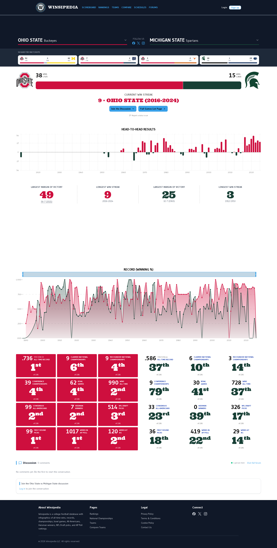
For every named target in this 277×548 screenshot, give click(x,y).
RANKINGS (103, 7)
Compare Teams (98, 527)
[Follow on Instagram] (143, 43)
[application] (138, 154)
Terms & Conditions (150, 518)
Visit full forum (254, 462)
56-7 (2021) (46, 201)
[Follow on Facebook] (133, 43)
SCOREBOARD (89, 7)
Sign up (235, 7)
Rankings (94, 513)
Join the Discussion (121, 108)
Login (224, 7)
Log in (22, 488)
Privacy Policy (147, 513)
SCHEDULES (140, 7)
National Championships (101, 518)
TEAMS (115, 7)
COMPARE (126, 7)
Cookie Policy (147, 522)
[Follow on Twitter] (138, 43)
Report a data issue (140, 115)
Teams (93, 522)
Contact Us (146, 527)
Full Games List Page (151, 108)
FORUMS (153, 7)
